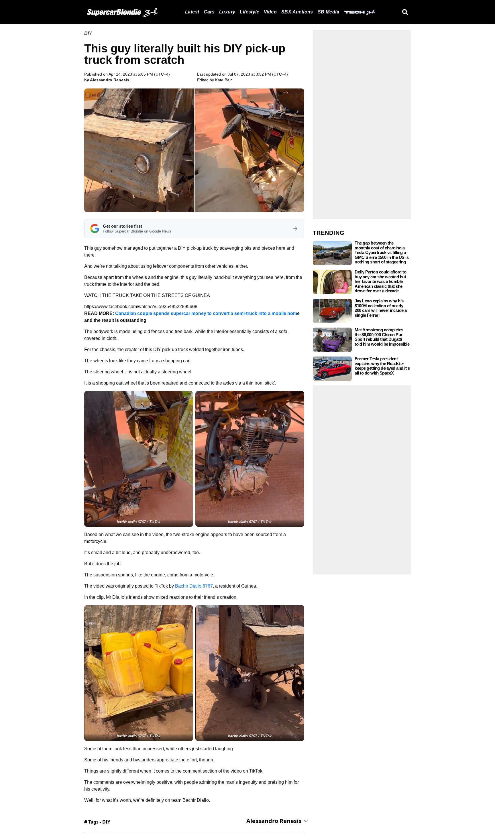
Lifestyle (249, 11)
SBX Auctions (297, 11)
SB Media (328, 11)
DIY (88, 33)
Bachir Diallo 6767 (194, 586)
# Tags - (97, 822)
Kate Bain (224, 80)
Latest (192, 11)
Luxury (227, 11)
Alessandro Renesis (273, 821)
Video (270, 11)
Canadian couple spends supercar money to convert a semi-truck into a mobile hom (206, 313)
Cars (209, 11)
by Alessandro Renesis (106, 80)
